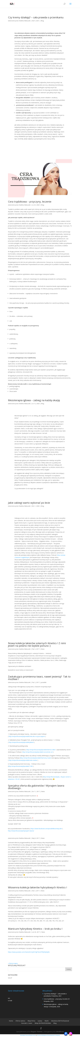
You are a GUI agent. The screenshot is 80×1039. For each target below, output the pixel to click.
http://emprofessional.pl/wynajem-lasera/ (21, 831)
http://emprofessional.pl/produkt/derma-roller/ (41, 750)
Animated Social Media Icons (28, 1035)
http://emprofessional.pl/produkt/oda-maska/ (23, 760)
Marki (47, 1021)
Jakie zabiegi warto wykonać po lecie (29, 502)
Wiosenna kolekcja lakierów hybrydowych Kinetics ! (37, 887)
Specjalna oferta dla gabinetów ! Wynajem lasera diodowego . (36, 787)
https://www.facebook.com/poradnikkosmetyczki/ (46, 828)
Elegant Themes (36, 1032)
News (42, 649)
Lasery (40, 1021)
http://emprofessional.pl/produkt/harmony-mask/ (35, 758)
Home (11, 1021)
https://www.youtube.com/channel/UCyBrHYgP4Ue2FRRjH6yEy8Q (29, 952)
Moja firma (31, 1021)
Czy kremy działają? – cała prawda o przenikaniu (36, 17)
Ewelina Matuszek (24, 21)
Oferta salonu (20, 1021)
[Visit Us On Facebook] (65, 1036)
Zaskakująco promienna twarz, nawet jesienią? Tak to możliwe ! (39, 678)
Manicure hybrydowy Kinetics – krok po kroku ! (35, 928)
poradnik (43, 682)
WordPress (60, 1032)
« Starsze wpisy (13, 963)
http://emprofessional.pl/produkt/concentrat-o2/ (37, 752)
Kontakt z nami (26, 1023)
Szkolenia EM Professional (60, 1021)
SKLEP (10, 978)
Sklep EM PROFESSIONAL (43, 1023)
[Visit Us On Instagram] (70, 1036)
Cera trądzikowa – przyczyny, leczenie (29, 201)
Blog (42, 21)
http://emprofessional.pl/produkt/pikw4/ (21, 742)
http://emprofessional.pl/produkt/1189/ (20, 766)
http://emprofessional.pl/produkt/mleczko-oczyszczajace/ (27, 736)
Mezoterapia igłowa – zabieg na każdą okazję (34, 400)
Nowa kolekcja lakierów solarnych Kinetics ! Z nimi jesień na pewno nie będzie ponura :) (37, 644)
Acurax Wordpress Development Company (48, 1035)
